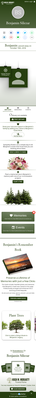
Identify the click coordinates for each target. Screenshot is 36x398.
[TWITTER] (25, 33)
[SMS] (18, 37)
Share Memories (19, 389)
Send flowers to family (18, 152)
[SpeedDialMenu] (31, 393)
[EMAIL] (11, 37)
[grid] (18, 82)
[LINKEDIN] (4, 37)
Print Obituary (19, 119)
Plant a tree (18, 181)
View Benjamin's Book (18, 298)
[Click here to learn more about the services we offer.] (18, 380)
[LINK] (32, 37)
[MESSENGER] (18, 33)
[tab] (8, 109)
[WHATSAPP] (32, 33)
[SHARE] (25, 37)
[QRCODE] (4, 33)
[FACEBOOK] (11, 33)
